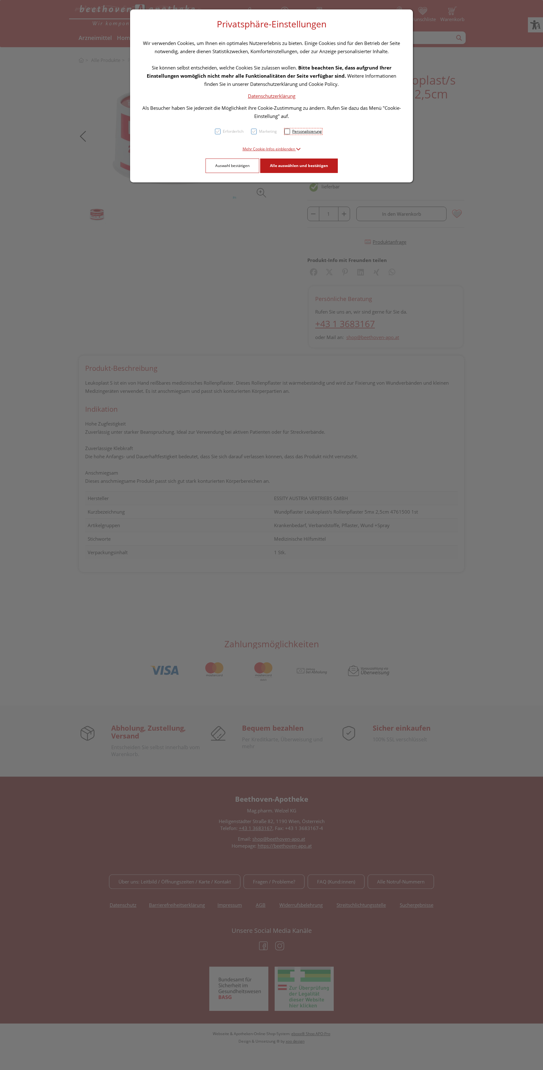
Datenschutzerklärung (271, 96)
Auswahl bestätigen (232, 165)
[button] (272, 149)
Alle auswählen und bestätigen (299, 165)
